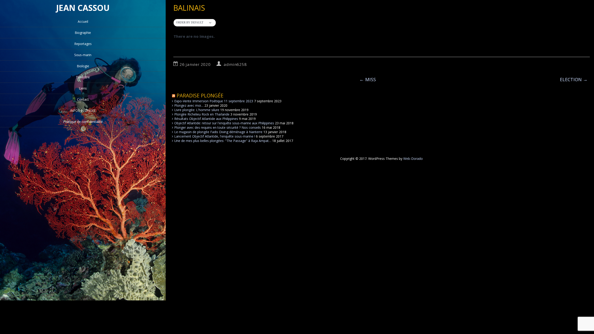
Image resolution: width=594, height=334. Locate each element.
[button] (195, 22)
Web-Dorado (413, 158)
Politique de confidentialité (83, 121)
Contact (83, 99)
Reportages (83, 44)
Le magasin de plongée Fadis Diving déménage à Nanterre (218, 132)
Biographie (83, 32)
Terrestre (83, 77)
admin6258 (235, 64)
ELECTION (574, 79)
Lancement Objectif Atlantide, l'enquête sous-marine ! (214, 136)
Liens (83, 88)
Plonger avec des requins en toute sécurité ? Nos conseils (217, 127)
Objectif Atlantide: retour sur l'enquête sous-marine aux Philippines (224, 123)
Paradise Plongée (200, 95)
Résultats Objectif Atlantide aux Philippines (206, 118)
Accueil (83, 21)
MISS (367, 79)
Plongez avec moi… (188, 105)
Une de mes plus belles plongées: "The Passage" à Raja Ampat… (222, 140)
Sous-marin (82, 55)
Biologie (83, 66)
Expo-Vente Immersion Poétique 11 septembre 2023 (213, 101)
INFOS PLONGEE (83, 110)
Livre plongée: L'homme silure (196, 110)
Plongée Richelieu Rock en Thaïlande (201, 114)
